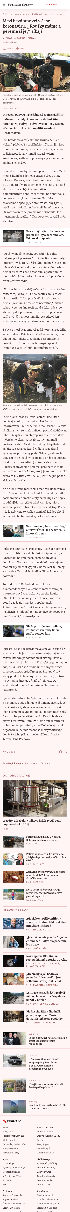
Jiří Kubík (40, 948)
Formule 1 (7, 1180)
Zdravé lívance (44, 1172)
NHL (5, 1184)
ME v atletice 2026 (12, 1176)
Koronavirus (31, 763)
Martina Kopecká (45, 985)
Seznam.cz (51, 4)
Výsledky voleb (10, 1140)
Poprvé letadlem (11, 1199)
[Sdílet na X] (65, 751)
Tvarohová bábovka (46, 1176)
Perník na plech (44, 1184)
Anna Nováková (44, 1022)
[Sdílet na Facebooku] (60, 751)
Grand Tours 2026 (45, 1153)
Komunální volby (11, 1153)
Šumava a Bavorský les (14, 1204)
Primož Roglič (43, 1148)
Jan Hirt (40, 1140)
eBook (10, 48)
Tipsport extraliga (11, 1172)
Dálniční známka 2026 (47, 1199)
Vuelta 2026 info (45, 1131)
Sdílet (22, 48)
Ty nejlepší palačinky (47, 1163)
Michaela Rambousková (19, 38)
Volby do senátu (10, 1148)
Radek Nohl (41, 929)
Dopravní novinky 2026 (48, 1204)
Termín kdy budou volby (14, 1144)
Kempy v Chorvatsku (13, 1195)
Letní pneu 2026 (45, 1195)
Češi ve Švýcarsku (11, 1208)
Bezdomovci (47, 763)
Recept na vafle (44, 1180)
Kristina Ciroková (46, 963)
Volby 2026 (8, 1131)
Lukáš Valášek (36, 966)
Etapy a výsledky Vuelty (48, 1136)
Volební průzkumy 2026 (14, 1136)
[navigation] (4, 4)
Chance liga (8, 1163)
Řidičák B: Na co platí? (47, 1208)
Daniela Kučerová (46, 1004)
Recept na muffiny (46, 1168)
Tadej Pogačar (43, 1144)
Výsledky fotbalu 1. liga (14, 1168)
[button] (35, 72)
